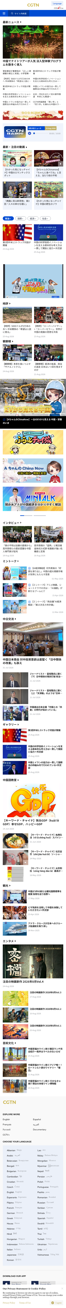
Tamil (42, 1228)
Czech (13, 1186)
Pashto (43, 1191)
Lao (41, 1150)
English (6, 1119)
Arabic (13, 1155)
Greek (14, 1218)
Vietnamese (48, 1254)
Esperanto (17, 1197)
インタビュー (11, 523)
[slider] (34, 133)
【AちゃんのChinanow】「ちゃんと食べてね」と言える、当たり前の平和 (48, 172)
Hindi (12, 1233)
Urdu (42, 1249)
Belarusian (17, 1160)
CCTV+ (6, 1134)
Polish (43, 1181)
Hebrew (14, 1228)
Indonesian (20, 1244)
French (14, 1207)
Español (37, 1119)
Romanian (46, 1197)
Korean (14, 1259)
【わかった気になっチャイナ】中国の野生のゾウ (48, 202)
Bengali (13, 1165)
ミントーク (10, 561)
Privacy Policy (9, 1303)
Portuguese (47, 1186)
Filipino (14, 1202)
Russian (45, 1202)
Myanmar (48, 1165)
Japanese (15, 1254)
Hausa (13, 1223)
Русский (6, 1129)
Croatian (15, 1181)
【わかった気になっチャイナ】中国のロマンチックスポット (17, 172)
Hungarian (16, 1238)
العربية (36, 1124)
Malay (47, 1155)
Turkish (44, 1238)
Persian (44, 1176)
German (15, 1212)
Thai (41, 1233)
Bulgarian (16, 1170)
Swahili (45, 1223)
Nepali (43, 1170)
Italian (14, 1249)
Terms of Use (25, 1303)
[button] (17, 58)
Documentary (39, 1129)
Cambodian (14, 1176)
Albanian (14, 1150)
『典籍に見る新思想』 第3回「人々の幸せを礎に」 (16, 202)
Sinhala (44, 1212)
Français (7, 1124)
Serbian (45, 1207)
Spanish (45, 1218)
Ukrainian (47, 1244)
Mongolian (46, 1160)
